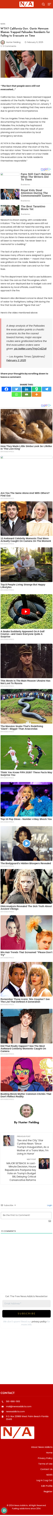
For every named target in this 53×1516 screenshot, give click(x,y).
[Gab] (36, 389)
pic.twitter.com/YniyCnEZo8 (30, 348)
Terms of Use (45, 1463)
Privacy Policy (45, 1458)
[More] (36, 394)
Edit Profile (46, 1485)
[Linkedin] (26, 389)
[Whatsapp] (16, 394)
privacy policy (39, 1321)
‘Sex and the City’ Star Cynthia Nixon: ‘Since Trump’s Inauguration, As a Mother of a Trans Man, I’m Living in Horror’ (33, 1145)
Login (49, 1205)
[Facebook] (6, 389)
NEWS (3, 24)
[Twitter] (16, 389)
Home (49, 1452)
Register (48, 1491)
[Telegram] (46, 389)
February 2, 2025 (16, 360)
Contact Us (46, 1469)
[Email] (26, 394)
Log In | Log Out (44, 1480)
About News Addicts (41, 1447)
